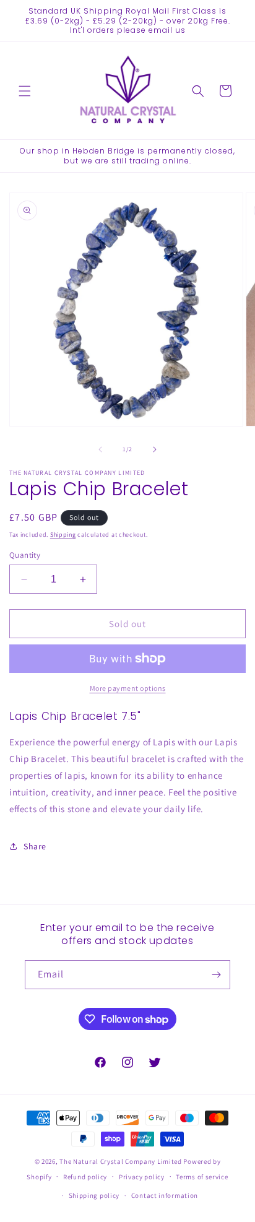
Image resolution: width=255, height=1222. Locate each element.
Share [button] (35, 846)
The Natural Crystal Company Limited (120, 1161)
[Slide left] (100, 449)
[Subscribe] (216, 974)
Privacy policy (142, 1176)
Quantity (24, 555)
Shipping (63, 535)
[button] (24, 91)
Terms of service (202, 1176)
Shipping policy (94, 1195)
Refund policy (85, 1176)
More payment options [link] (128, 688)
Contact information (164, 1195)
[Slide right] (154, 449)
